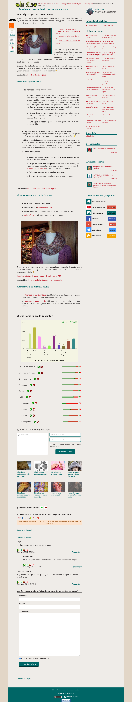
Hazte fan (112, 219)
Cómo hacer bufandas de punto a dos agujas (44, 280)
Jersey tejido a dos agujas (92, 67)
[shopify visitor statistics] (66, 700)
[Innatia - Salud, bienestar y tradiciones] (26, 4)
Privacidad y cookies (73, 690)
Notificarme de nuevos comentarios (35, 658)
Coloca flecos (29, 215)
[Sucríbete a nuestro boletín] (88, 212)
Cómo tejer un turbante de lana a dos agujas (40, 495)
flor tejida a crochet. (45, 207)
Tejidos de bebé (92, 25)
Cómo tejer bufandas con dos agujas (41, 188)
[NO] (42, 367)
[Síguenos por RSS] (88, 235)
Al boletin (90, 136)
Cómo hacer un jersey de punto (56, 473)
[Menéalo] (11, 25)
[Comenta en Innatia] (88, 201)
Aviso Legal (61, 693)
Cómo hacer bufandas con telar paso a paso (23, 474)
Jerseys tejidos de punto (92, 96)
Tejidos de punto (88, 4)
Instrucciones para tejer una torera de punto (74, 495)
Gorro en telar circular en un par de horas (94, 89)
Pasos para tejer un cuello (67, 29)
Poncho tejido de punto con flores (92, 116)
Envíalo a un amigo (12, 34)
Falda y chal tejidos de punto (94, 122)
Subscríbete (111, 207)
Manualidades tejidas (74, 4)
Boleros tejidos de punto (108, 67)
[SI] (39, 367)
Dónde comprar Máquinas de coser (40, 473)
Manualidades (43, 4)
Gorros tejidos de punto (107, 102)
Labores (51, 4)
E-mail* (22, 603)
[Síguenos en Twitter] (88, 229)
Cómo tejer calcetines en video (109, 122)
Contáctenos (70, 693)
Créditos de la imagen (72, 696)
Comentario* (24, 611)
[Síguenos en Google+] (88, 224)
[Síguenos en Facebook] (88, 218)
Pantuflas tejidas (92, 107)
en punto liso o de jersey (36, 168)
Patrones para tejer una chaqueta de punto (93, 60)
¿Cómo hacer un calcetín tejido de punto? (107, 82)
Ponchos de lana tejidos (36, 75)
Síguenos (112, 224)
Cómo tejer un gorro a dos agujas (109, 59)
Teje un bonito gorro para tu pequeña (108, 54)
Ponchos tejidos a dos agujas (94, 48)
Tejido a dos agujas (61, 4)
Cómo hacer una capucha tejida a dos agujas (73, 474)
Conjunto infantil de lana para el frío (93, 73)
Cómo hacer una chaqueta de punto (108, 42)
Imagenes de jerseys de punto (108, 96)
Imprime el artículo (12, 42)
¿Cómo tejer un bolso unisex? (56, 494)
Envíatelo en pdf (12, 50)
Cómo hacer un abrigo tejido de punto (109, 48)
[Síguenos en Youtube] (88, 207)
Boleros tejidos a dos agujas (109, 116)
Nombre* (23, 596)
